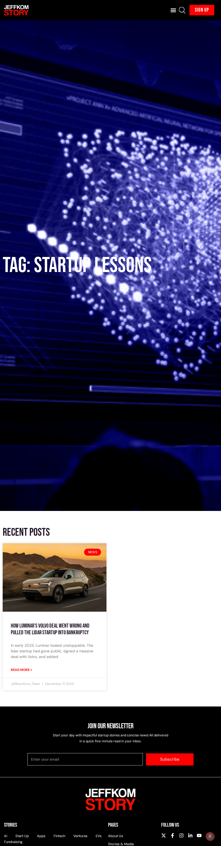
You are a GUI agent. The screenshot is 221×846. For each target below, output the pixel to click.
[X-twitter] (163, 835)
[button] (173, 10)
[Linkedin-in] (190, 835)
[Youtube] (199, 835)
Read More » (21, 670)
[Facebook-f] (172, 835)
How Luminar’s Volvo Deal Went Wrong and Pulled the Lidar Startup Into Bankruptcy (50, 629)
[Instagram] (181, 835)
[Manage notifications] (210, 836)
